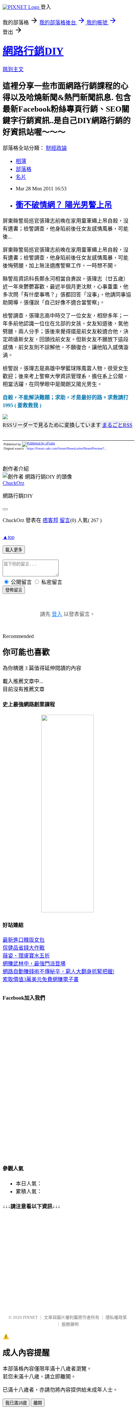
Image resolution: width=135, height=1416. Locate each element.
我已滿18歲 (16, 1403)
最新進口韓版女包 (24, 940)
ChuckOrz (13, 483)
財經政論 (56, 148)
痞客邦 (50, 520)
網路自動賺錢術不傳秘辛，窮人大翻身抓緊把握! (58, 971)
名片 (21, 177)
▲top (8, 537)
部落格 (23, 169)
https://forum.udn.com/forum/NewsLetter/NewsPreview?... (67, 448)
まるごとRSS (117, 425)
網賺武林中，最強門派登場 (34, 963)
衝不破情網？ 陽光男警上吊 (64, 205)
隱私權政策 (116, 1317)
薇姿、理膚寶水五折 (26, 955)
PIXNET (30, 1317)
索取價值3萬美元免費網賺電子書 (41, 979)
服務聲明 (70, 1324)
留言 (65, 520)
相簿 (21, 161)
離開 (37, 1403)
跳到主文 (13, 69)
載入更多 (13, 549)
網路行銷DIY (33, 51)
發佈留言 (13, 590)
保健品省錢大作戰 (24, 948)
